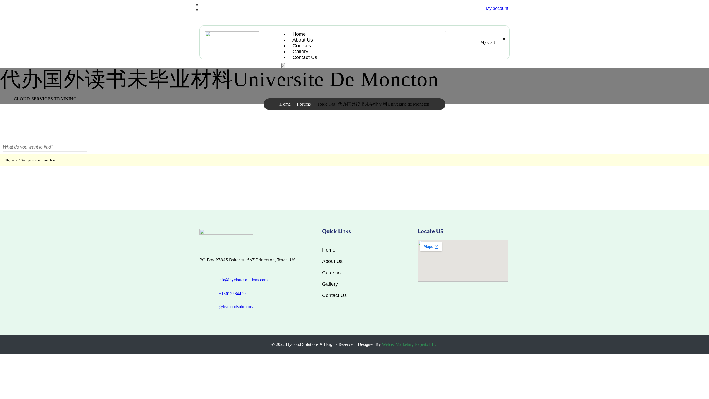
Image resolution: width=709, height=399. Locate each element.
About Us (302, 40)
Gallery (300, 51)
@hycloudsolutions (236, 306)
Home (299, 34)
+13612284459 (232, 293)
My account (497, 8)
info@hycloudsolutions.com (243, 279)
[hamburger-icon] (445, 31)
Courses (301, 45)
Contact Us (304, 57)
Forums (304, 104)
